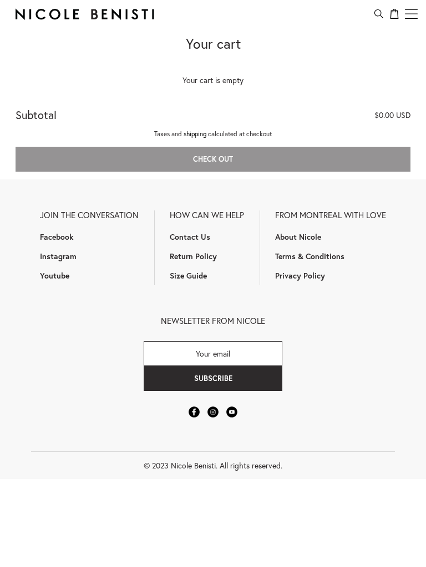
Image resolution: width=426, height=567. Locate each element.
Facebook (56, 236)
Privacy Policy (300, 275)
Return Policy (193, 256)
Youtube (54, 275)
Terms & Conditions (309, 256)
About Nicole (298, 236)
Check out (213, 159)
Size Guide (188, 275)
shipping (195, 134)
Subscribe (213, 378)
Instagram (58, 256)
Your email (213, 353)
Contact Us (190, 236)
